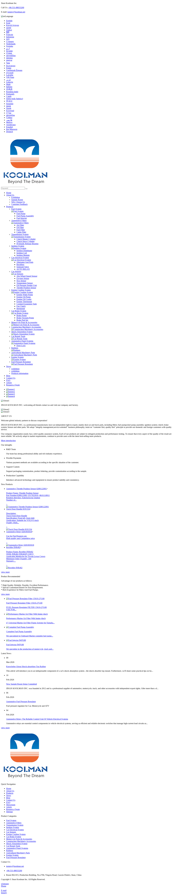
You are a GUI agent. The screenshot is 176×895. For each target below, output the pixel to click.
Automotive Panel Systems (22, 341)
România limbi (12, 92)
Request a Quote (13, 385)
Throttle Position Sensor (26, 288)
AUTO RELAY (23, 269)
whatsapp (5, 884)
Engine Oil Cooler (23, 299)
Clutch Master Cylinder (26, 239)
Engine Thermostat (24, 301)
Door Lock (21, 345)
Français (9, 34)
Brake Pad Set (22, 320)
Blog (8, 376)
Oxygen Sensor (22, 278)
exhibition (15, 369)
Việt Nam (10, 77)
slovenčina (10, 115)
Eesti (8, 23)
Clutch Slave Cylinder (25, 241)
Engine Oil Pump (23, 297)
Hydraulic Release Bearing (27, 244)
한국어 (9, 101)
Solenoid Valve (22, 267)
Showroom (10, 805)
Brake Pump (21, 315)
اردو (8, 48)
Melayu (9, 122)
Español (9, 127)
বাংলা (7, 39)
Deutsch (9, 131)
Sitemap (9, 812)
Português (10, 94)
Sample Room (17, 200)
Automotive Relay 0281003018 (19, 532)
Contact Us (10, 378)
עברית (8, 113)
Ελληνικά (10, 111)
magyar (9, 60)
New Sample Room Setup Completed (21, 684)
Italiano (9, 87)
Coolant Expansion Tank (26, 304)
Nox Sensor (21, 281)
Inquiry (4, 893)
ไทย (8, 63)
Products (9, 207)
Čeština (9, 117)
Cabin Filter (21, 232)
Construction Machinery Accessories (26, 327)
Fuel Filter (20, 230)
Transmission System (19, 234)
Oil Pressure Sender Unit (26, 285)
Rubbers (14, 348)
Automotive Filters (19, 220)
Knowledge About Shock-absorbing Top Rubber (26, 666)
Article (9, 383)
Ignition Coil (21, 253)
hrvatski (9, 51)
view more (5, 572)
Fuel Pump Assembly (25, 216)
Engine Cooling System (21, 290)
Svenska (9, 46)
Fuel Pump (20, 213)
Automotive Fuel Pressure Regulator (21, 701)
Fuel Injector (21, 218)
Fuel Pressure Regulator (21, 362)
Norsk (8, 108)
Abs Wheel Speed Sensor (26, 276)
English (9, 21)
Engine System (17, 357)
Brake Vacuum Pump (25, 318)
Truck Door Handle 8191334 (18, 509)
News (8, 366)
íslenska (9, 58)
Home (8, 193)
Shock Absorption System (21, 332)
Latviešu (9, 75)
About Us (10, 195)
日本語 (9, 89)
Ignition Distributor (24, 251)
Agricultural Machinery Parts (23, 352)
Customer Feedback (19, 204)
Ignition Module (23, 255)
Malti (8, 84)
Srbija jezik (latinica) (14, 99)
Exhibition (15, 197)
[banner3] (10, 394)
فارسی (9, 120)
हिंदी (7, 32)
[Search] (26, 188)
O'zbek (9, 53)
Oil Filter (20, 227)
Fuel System (16, 209)
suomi (8, 28)
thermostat (20, 308)
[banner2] (10, 392)
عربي (8, 80)
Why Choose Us (18, 202)
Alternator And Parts (24, 262)
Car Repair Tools (18, 336)
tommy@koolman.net (16, 12)
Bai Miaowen (11, 129)
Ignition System (17, 246)
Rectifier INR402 (13, 547)
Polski (8, 68)
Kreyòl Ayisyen (12, 25)
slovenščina (11, 55)
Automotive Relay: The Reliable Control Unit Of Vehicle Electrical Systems (37, 719)
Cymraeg (10, 41)
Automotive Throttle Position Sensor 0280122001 (26, 489)
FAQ (8, 380)
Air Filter (20, 225)
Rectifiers (20, 264)
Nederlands (10, 44)
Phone (3, 886)
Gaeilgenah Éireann (14, 70)
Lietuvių (9, 82)
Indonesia (10, 37)
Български (10, 66)
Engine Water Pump (24, 295)
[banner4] (10, 396)
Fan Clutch (21, 306)
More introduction (8, 440)
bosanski (9, 104)
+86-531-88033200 (16, 7)
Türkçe (9, 30)
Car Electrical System (20, 257)
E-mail (3, 890)
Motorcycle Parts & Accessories (24, 322)
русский (9, 73)
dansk (8, 106)
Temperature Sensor (24, 283)
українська (11, 125)
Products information (19, 373)
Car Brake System (18, 311)
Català (8, 96)
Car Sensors (16, 271)
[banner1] (10, 389)
